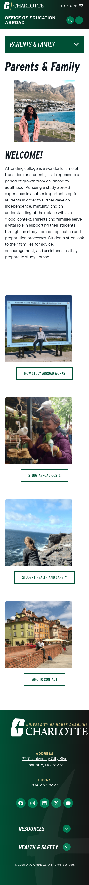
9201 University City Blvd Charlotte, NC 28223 (44, 761)
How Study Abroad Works (44, 373)
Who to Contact (44, 679)
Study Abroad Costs (44, 475)
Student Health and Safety (44, 577)
